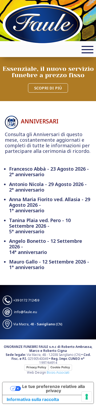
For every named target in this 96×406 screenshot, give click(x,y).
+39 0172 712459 (26, 300)
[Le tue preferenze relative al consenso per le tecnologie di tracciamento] (87, 397)
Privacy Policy (36, 367)
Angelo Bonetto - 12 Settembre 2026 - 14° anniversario (45, 246)
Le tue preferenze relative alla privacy (53, 388)
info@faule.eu (25, 311)
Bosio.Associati (58, 372)
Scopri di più (48, 87)
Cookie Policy (60, 367)
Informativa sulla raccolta (33, 399)
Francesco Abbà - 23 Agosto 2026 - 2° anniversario (49, 171)
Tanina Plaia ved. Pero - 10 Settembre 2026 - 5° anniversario (40, 226)
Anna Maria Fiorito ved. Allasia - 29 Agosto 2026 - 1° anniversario (49, 205)
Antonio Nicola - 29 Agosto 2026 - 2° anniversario (48, 187)
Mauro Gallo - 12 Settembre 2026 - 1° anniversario (49, 264)
